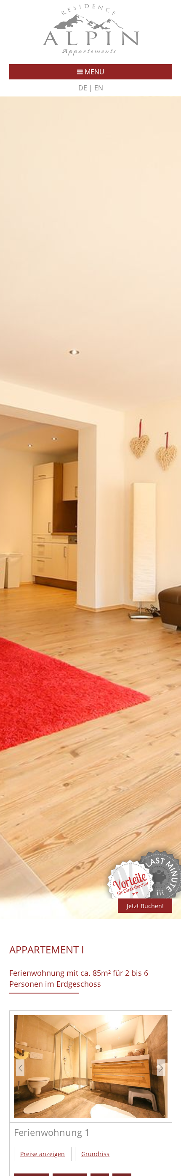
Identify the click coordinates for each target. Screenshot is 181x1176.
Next (161, 1067)
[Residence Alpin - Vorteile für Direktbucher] (131, 896)
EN (98, 88)
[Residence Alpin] (90, 53)
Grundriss (95, 1154)
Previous (20, 1067)
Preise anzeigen (42, 1154)
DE (82, 88)
